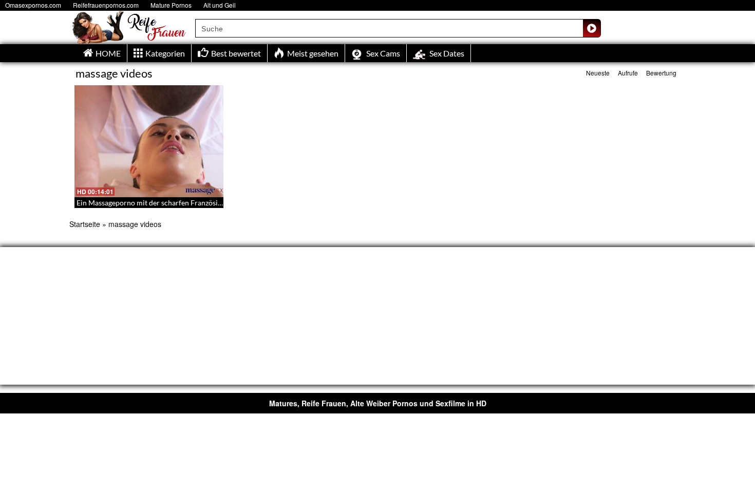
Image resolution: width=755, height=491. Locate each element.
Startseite (84, 224)
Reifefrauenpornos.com (106, 5)
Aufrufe (628, 72)
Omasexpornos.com (33, 5)
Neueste (598, 72)
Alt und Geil (219, 5)
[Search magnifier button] (591, 28)
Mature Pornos (171, 5)
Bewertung (661, 72)
